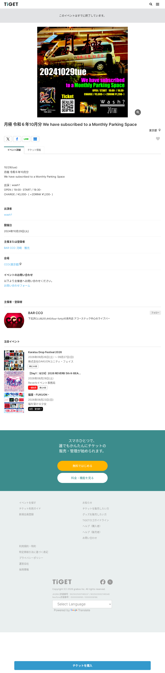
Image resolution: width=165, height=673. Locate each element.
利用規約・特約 (27, 546)
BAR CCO (9, 247)
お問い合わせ (89, 538)
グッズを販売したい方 (94, 514)
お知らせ (87, 502)
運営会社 (24, 563)
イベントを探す (27, 502)
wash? (8, 214)
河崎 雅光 (23, 247)
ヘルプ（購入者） (92, 526)
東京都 (153, 130)
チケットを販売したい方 (95, 508)
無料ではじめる (82, 465)
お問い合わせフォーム (17, 285)
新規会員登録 (26, 514)
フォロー (155, 312)
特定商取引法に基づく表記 (33, 552)
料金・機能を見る (82, 478)
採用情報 (24, 569)
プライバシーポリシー (31, 557)
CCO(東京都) (12, 264)
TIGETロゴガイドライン (95, 520)
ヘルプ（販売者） (92, 532)
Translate (84, 610)
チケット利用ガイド (30, 508)
